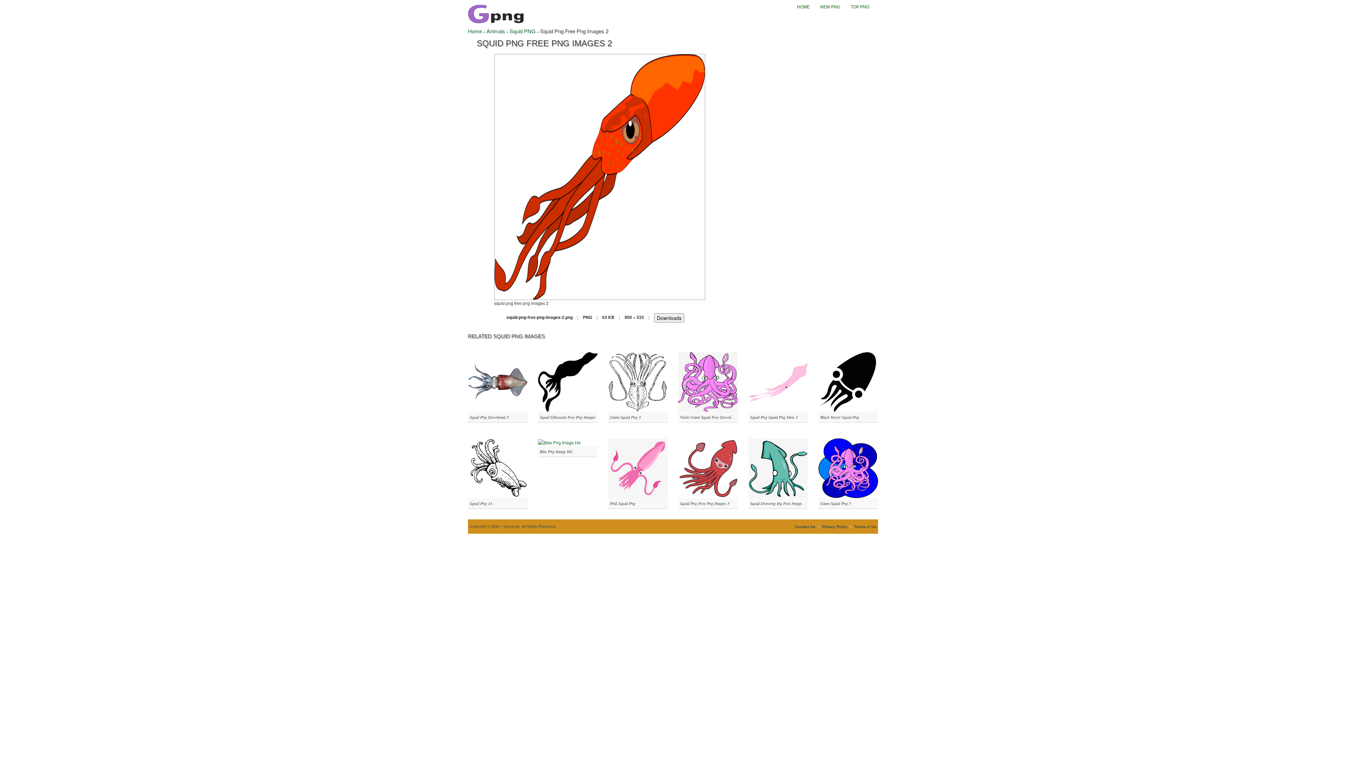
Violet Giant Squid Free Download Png (712, 417)
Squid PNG (523, 31)
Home (803, 7)
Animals (496, 31)
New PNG (830, 7)
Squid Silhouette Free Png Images (568, 417)
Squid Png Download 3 (489, 417)
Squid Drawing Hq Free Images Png (780, 503)
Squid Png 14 (481, 503)
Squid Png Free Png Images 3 (704, 503)
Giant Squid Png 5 (835, 503)
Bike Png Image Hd (556, 451)
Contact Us (805, 526)
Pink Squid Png (622, 503)
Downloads (669, 317)
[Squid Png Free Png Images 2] (599, 176)
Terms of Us (865, 526)
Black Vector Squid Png (839, 417)
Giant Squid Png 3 (625, 417)
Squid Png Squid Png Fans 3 (774, 417)
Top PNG (860, 7)
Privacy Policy (835, 526)
